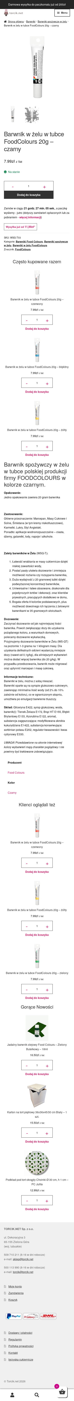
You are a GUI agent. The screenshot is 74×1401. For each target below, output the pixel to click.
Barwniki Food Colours (29, 241)
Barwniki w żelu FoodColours (30, 245)
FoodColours (23, 249)
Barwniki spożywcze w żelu (52, 21)
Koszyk (12, 1300)
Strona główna (16, 21)
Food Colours (16, 773)
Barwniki (30, 21)
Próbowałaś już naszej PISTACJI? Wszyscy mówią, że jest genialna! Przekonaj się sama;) (37, 4)
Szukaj (37, 1395)
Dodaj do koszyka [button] (37, 329)
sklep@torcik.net (23, 1259)
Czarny (12, 793)
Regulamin (15, 1339)
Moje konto (15, 1286)
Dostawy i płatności (20, 1333)
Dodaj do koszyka (28, 195)
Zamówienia (16, 1293)
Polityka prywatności (21, 1346)
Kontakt (13, 1353)
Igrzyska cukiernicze (20, 1359)
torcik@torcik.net (23, 1272)
